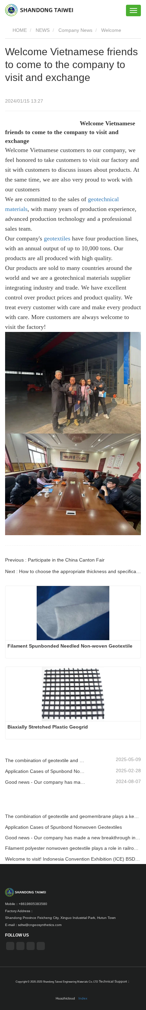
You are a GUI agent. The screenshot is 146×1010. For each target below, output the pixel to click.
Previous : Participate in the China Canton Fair (55, 560)
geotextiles (57, 238)
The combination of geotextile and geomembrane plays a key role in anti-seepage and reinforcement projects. (46, 760)
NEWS (43, 30)
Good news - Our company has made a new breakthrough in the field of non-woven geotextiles (46, 782)
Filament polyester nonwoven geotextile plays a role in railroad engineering (73, 848)
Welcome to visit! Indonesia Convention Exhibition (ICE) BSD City (73, 859)
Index (82, 998)
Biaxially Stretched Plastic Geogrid (47, 727)
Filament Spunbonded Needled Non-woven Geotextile (69, 646)
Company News (75, 30)
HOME (19, 30)
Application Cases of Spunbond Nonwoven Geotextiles (46, 771)
